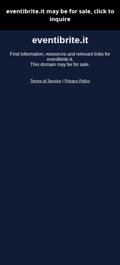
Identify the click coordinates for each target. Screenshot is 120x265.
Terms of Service (45, 81)
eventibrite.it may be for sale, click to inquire (60, 15)
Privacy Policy (77, 81)
